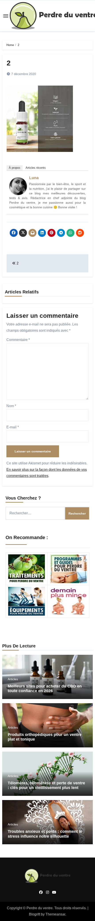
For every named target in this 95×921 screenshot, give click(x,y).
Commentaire (18, 340)
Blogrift (34, 914)
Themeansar (55, 914)
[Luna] (18, 186)
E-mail (12, 427)
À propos (14, 167)
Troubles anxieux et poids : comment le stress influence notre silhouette (45, 834)
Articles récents (36, 167)
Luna (34, 178)
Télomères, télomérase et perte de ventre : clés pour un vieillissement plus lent (46, 785)
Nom (11, 406)
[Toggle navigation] (5, 16)
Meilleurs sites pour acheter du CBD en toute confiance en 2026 (45, 688)
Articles (13, 679)
